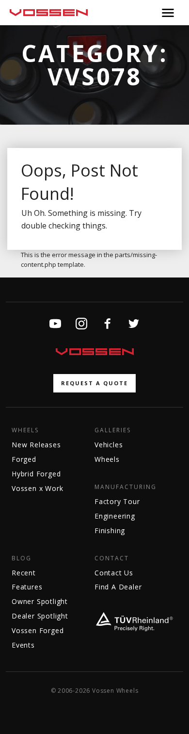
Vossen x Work (37, 488)
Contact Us (113, 572)
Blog (22, 558)
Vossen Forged (37, 630)
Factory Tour (117, 501)
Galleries (112, 430)
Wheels (25, 430)
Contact (111, 558)
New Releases (36, 444)
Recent (24, 572)
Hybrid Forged (36, 473)
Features (27, 586)
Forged (24, 459)
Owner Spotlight (40, 601)
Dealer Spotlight (40, 615)
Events (23, 645)
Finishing (109, 530)
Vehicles (108, 444)
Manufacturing (125, 487)
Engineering (114, 516)
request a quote (94, 383)
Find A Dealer (118, 586)
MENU (168, 12)
